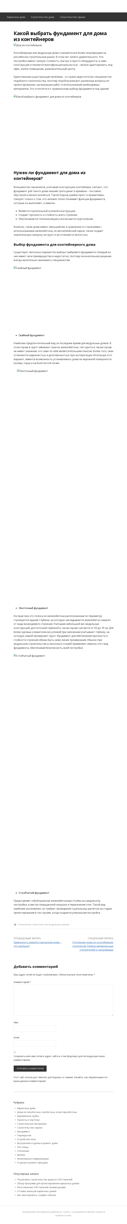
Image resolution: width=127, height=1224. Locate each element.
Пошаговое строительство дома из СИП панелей (44, 1179)
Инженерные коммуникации (33, 1158)
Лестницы (22, 1147)
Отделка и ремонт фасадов (32, 1162)
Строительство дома (42, 16)
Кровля (21, 1154)
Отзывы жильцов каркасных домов (36, 1191)
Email (16, 1037)
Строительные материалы (32, 1123)
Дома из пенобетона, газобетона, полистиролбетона (47, 1112)
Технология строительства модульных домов (43, 924)
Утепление (23, 1150)
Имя (16, 1022)
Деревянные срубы (28, 1115)
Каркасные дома (16, 16)
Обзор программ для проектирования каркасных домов (48, 1183)
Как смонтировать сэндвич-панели (36, 1195)
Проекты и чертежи (28, 1119)
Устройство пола (26, 1139)
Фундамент (23, 1131)
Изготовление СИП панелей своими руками (41, 1187)
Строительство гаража (72, 16)
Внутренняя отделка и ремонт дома (37, 1143)
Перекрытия (24, 1135)
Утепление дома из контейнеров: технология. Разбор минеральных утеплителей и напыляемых (92, 946)
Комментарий (22, 982)
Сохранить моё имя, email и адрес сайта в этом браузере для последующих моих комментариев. (59, 1058)
